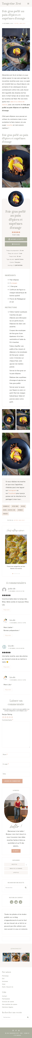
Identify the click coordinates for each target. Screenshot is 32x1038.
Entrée (17, 23)
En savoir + (16, 850)
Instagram (12, 490)
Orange (20, 510)
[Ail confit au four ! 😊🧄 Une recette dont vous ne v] (16, 957)
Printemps (5, 976)
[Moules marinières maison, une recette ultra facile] (25, 957)
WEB (21, 1033)
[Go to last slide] (7, 553)
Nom (5, 755)
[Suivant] (24, 553)
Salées (5, 513)
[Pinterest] (19, 1030)
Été (3, 979)
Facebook (12, 493)
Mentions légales (7, 1007)
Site (4, 774)
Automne (5, 981)
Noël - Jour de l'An (9, 510)
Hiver (23, 506)
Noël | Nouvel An (7, 987)
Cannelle (6, 506)
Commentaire (7, 720)
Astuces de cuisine (8, 1002)
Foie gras (15, 506)
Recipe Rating (7, 714)
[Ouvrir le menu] (28, 3)
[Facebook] (16, 1030)
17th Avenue (17, 1035)
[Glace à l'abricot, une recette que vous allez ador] (7, 957)
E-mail (6, 764)
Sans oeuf (22, 23)
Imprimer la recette (16, 239)
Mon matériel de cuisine (9, 1004)
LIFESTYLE (16, 872)
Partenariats (6, 999)
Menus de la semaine (16, 868)
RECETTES (14, 864)
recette (10, 125)
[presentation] (16, 549)
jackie (10, 589)
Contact (4, 996)
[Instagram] (13, 1030)
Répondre (6, 610)
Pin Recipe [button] (16, 244)
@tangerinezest (16, 948)
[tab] (12, 573)
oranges (14, 283)
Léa (11, 620)
